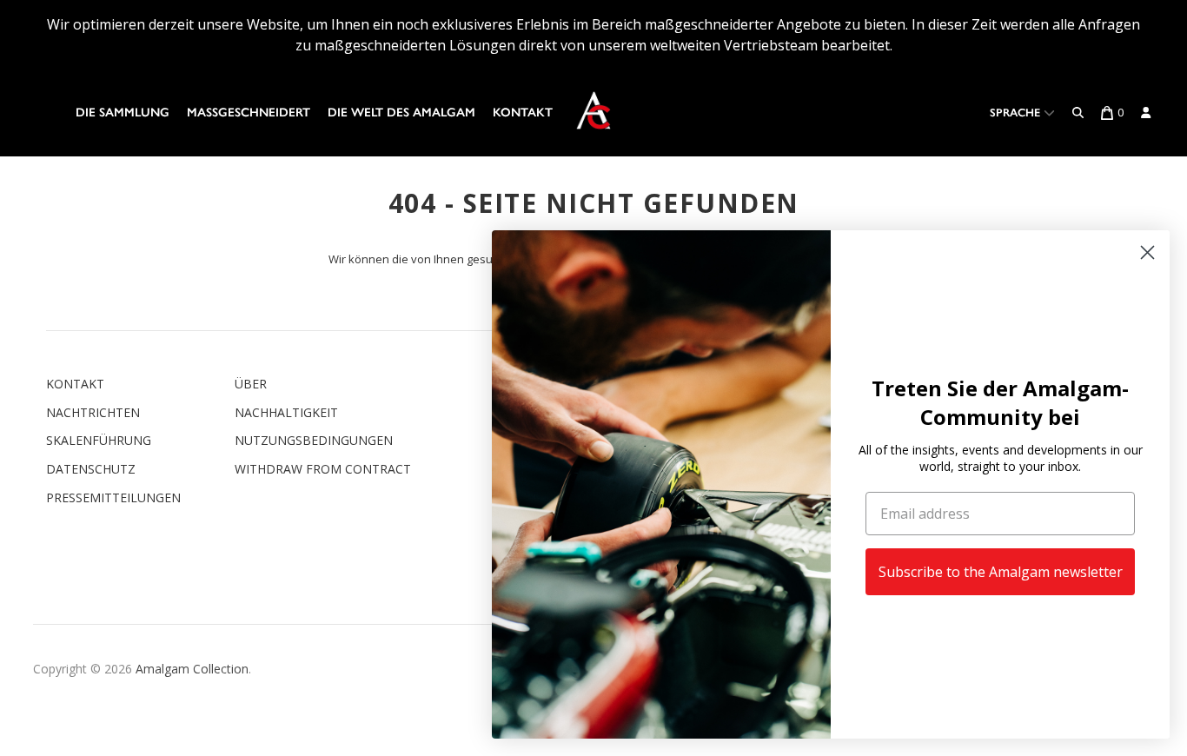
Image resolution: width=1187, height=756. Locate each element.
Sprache (1017, 112)
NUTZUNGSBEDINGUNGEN (314, 440)
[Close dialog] (1147, 252)
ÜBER (251, 383)
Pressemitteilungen (113, 497)
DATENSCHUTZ (91, 469)
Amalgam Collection (192, 668)
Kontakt (523, 112)
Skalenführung (98, 440)
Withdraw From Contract (323, 469)
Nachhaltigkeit (286, 412)
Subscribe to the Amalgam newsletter (1001, 571)
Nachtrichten (93, 412)
